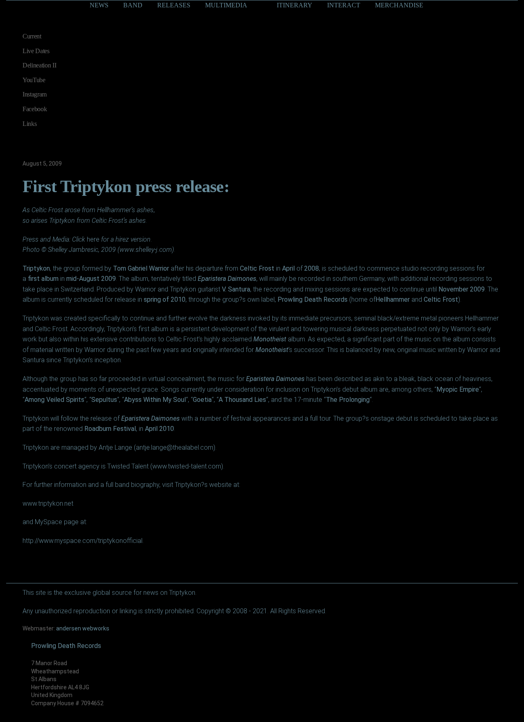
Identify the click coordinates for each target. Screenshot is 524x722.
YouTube (34, 79)
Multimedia (226, 5)
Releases (173, 5)
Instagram (35, 94)
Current (32, 36)
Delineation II (39, 65)
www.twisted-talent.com (186, 466)
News (99, 5)
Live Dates (36, 50)
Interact (343, 5)
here (93, 239)
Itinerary (294, 5)
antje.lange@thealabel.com (174, 447)
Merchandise (399, 5)
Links (29, 123)
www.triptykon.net (48, 503)
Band (132, 5)
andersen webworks (82, 628)
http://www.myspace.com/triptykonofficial (82, 541)
